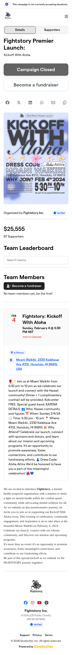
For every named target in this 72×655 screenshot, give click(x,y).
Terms (48, 635)
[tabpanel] (36, 301)
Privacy (37, 635)
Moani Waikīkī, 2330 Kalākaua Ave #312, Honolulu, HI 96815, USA (37, 364)
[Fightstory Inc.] (8, 15)
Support (25, 635)
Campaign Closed (36, 69)
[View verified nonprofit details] (59, 213)
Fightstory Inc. (33, 212)
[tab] (20, 29)
